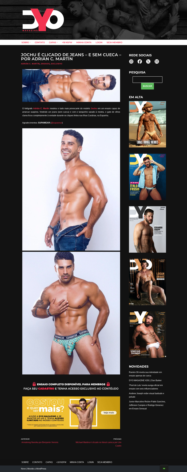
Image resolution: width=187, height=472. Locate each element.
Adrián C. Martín (30, 64)
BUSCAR (147, 86)
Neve (23, 469)
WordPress (41, 469)
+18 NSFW (67, 42)
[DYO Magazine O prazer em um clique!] (43, 19)
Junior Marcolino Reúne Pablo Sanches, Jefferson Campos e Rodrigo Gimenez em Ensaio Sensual (147, 405)
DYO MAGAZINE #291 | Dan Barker (145, 380)
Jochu (94, 108)
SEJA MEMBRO (114, 42)
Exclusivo (56, 64)
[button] (30, 42)
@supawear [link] (56, 123)
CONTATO (40, 42)
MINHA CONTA (83, 42)
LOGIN (99, 42)
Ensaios (45, 64)
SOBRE (25, 462)
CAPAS (49, 462)
